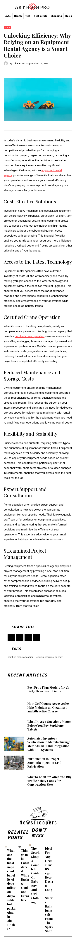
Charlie (17, 63)
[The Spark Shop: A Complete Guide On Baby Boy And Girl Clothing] (30, 844)
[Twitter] (19, 637)
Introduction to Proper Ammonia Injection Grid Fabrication (44, 762)
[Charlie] (7, 63)
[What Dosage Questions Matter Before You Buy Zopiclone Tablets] (14, 726)
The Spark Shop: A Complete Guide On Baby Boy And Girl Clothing (35, 875)
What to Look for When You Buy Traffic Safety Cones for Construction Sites (49, 781)
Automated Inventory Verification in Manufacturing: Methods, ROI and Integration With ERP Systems (48, 744)
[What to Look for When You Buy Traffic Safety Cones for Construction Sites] (14, 781)
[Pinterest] (28, 637)
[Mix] (36, 637)
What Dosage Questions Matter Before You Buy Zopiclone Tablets (49, 725)
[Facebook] (11, 637)
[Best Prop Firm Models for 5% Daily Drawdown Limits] (14, 689)
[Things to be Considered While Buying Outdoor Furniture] (19, 846)
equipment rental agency (49, 657)
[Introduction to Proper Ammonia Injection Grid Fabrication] (14, 763)
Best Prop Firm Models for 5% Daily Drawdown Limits (48, 689)
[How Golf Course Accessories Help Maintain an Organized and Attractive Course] (14, 707)
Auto (7, 27)
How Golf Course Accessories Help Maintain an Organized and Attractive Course (48, 707)
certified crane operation (21, 657)
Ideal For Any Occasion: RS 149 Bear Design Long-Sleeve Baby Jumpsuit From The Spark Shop (49, 889)
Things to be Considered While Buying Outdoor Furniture (25, 875)
